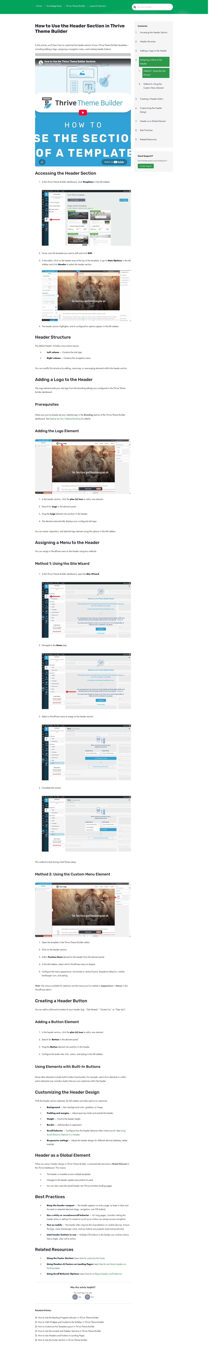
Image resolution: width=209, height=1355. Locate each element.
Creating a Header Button (151, 98)
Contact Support (146, 166)
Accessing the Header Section (153, 32)
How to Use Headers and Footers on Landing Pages (61, 1335)
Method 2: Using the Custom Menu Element (153, 85)
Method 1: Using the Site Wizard (154, 72)
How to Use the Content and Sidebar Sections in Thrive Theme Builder (69, 1331)
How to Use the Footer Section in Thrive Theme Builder (62, 1340)
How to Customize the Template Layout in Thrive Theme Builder (66, 1326)
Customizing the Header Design (151, 110)
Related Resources (148, 139)
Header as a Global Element (153, 121)
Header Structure (147, 41)
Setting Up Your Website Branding (65, 418)
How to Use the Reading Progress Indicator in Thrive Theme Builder (68, 1317)
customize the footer (96, 1258)
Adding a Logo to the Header (153, 50)
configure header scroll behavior (107, 1273)
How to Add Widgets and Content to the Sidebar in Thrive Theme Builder (71, 1322)
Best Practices (146, 130)
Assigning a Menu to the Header (151, 61)
